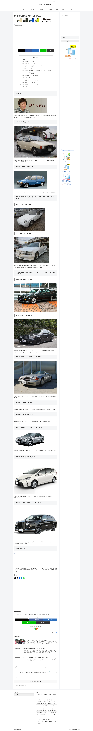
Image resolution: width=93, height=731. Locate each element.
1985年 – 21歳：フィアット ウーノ (28, 61)
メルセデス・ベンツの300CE (28, 73)
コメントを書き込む (35, 681)
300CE (24, 611)
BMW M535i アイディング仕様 (28, 72)
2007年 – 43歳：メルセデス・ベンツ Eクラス (30, 80)
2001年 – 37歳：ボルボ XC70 (27, 79)
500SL (31, 611)
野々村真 (23, 59)
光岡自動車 (31, 614)
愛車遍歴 (36, 614)
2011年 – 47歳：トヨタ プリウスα (28, 82)
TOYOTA (53, 611)
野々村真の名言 (25, 86)
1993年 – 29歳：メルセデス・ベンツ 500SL (30, 75)
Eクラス (38, 611)
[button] (50, 50)
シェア (24, 87)
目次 (34, 57)
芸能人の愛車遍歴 (18, 611)
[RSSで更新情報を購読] (37, 629)
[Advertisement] (35, 596)
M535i (45, 611)
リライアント (27, 614)
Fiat (42, 611)
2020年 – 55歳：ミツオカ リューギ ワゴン (30, 84)
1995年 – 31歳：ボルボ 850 (27, 77)
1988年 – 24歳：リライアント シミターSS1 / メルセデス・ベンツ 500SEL (36, 65)
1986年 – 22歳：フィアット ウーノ (28, 63)
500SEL (27, 611)
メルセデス (17, 614)
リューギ (21, 614)
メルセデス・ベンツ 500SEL (28, 68)
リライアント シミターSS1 (28, 66)
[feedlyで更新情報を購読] (35, 629)
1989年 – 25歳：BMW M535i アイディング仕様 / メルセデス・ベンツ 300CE (36, 70)
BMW (35, 611)
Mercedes (49, 611)
